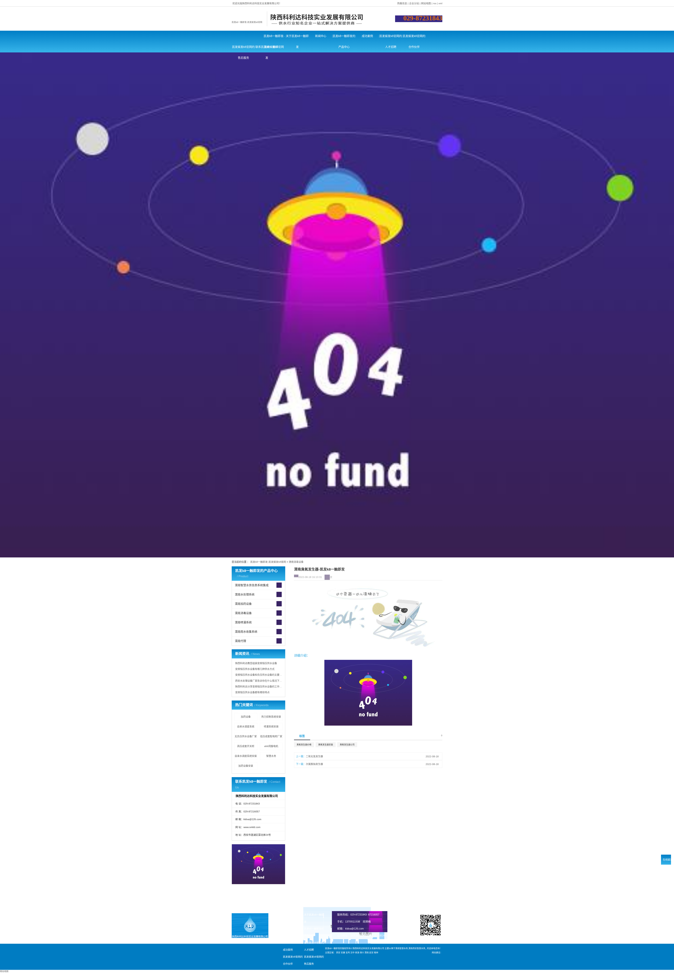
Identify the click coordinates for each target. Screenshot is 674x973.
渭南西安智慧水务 (416, 948)
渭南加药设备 (243, 603)
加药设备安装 (245, 765)
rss (434, 3)
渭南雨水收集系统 (246, 631)
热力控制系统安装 (271, 716)
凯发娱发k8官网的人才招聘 (390, 38)
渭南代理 (240, 640)
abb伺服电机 (271, 746)
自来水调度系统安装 (246, 756)
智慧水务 (271, 756)
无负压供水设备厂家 (246, 736)
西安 (338, 952)
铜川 (362, 952)
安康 (343, 952)
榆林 (376, 952)
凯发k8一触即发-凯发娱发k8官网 (247, 22)
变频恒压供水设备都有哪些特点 (252, 692)
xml (440, 3)
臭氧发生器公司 (347, 744)
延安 (371, 952)
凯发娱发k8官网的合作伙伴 (414, 38)
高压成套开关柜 (245, 746)
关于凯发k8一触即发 (297, 38)
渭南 (367, 952)
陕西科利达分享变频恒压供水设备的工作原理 (259, 686)
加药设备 (246, 716)
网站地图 (426, 3)
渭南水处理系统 (245, 594)
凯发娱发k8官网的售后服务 (243, 48)
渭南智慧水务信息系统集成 (252, 585)
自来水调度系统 (245, 726)
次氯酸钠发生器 (314, 764)
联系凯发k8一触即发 (266, 48)
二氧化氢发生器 (314, 756)
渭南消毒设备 (296, 561)
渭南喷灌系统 (243, 622)
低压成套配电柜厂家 (271, 736)
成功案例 (367, 36)
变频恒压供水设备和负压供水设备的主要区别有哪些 (259, 674)
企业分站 (414, 3)
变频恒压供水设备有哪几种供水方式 (255, 669)
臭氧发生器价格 (304, 744)
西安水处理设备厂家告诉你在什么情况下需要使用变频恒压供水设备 (259, 680)
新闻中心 (320, 36)
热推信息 (402, 3)
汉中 (352, 952)
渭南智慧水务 (401, 948)
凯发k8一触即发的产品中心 (344, 38)
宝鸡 (348, 952)
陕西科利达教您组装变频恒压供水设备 (256, 663)
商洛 (357, 952)
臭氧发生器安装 (325, 744)
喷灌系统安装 (271, 726)
